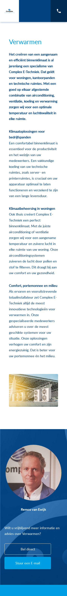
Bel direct (28, 549)
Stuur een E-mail (27, 563)
